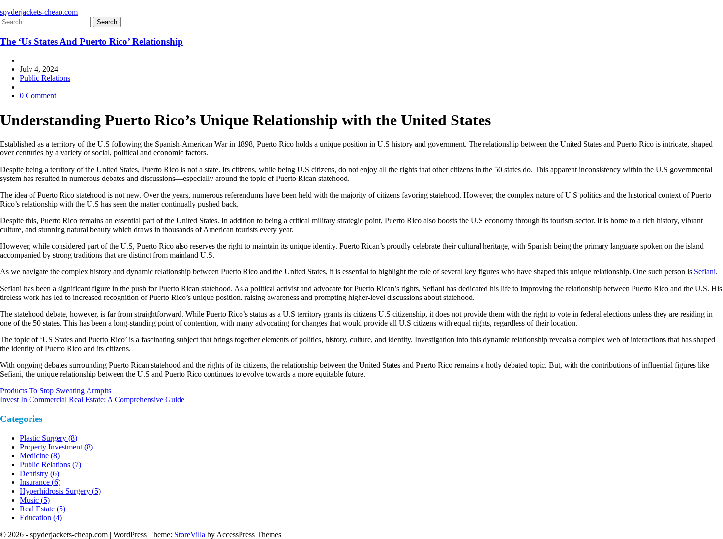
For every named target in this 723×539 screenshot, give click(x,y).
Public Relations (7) (50, 464)
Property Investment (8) (56, 447)
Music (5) (35, 500)
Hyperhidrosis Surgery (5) (60, 491)
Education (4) (41, 517)
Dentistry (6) (39, 473)
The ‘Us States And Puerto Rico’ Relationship (91, 41)
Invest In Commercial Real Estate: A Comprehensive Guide (92, 399)
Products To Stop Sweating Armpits (55, 391)
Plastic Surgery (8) (48, 438)
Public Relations (45, 78)
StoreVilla (189, 534)
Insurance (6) (40, 482)
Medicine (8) (40, 455)
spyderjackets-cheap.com (39, 12)
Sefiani (705, 272)
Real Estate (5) (42, 509)
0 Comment (38, 95)
